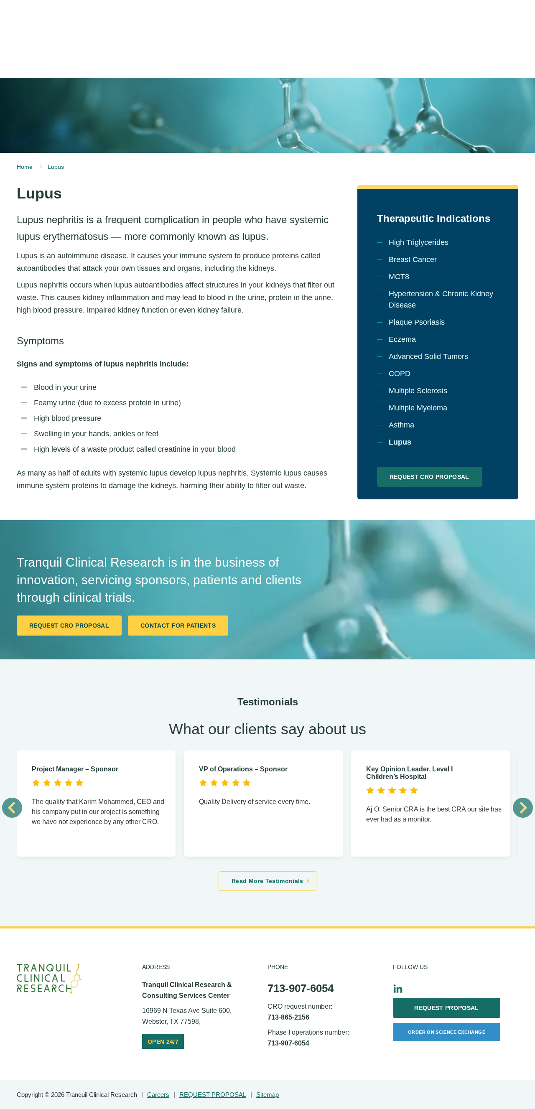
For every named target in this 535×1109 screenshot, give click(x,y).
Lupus (400, 442)
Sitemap (267, 1094)
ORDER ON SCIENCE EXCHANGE (446, 1032)
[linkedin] (398, 989)
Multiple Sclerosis (418, 391)
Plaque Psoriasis (417, 322)
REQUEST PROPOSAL (446, 1008)
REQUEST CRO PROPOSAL (429, 476)
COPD (399, 373)
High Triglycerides (418, 242)
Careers (158, 1094)
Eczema (402, 339)
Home (25, 166)
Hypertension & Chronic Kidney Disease (441, 299)
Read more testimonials (267, 881)
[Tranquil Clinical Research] (49, 979)
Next (523, 808)
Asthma (401, 425)
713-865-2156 (288, 1017)
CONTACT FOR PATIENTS (178, 625)
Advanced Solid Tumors (428, 356)
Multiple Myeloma (418, 408)
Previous (12, 808)
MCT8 (399, 276)
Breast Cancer (413, 259)
